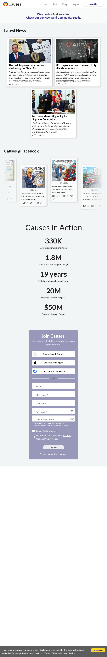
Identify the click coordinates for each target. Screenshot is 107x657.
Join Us (93, 4)
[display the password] (72, 411)
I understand (98, 650)
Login (63, 453)
